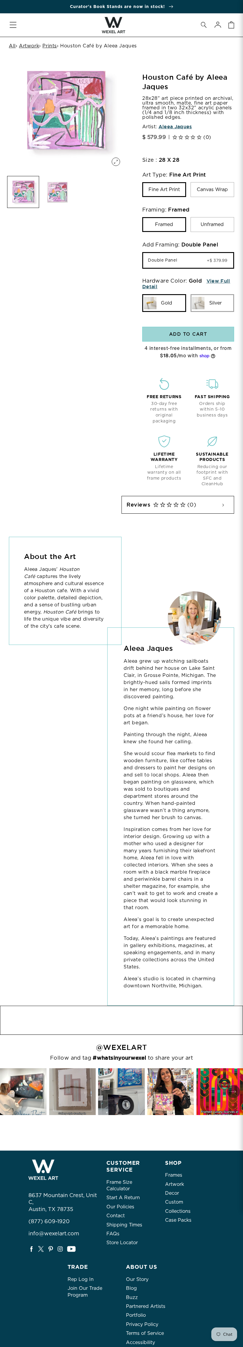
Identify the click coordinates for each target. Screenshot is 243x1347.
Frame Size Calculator (119, 1185)
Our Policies (120, 1207)
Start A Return (123, 1197)
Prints (49, 46)
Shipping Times (124, 1225)
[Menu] (13, 25)
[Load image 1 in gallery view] (23, 192)
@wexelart (121, 1047)
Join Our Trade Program (85, 1291)
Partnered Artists (145, 1306)
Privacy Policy (142, 1324)
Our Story (137, 1279)
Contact (115, 1215)
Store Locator (122, 1242)
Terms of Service (145, 1333)
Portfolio (136, 1315)
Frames (173, 1175)
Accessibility (140, 1342)
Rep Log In (81, 1279)
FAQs (112, 1234)
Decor (172, 1193)
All (12, 46)
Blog (131, 1288)
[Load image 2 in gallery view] (57, 192)
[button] (203, 24)
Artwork (29, 46)
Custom (174, 1202)
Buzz (132, 1297)
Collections (178, 1211)
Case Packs (178, 1220)
